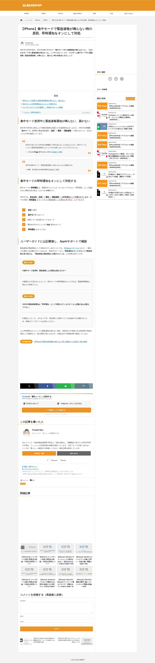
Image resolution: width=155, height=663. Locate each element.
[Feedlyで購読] (66, 386)
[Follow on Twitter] (110, 79)
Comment (22, 600)
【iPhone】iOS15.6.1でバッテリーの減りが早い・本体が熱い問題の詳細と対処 (83, 560)
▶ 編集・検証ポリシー (29, 466)
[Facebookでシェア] (47, 386)
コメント (25, 480)
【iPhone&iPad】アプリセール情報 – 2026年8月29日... (121, 146)
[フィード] (121, 79)
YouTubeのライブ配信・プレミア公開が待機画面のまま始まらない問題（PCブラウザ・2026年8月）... (121, 156)
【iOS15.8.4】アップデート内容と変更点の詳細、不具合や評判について (29, 560)
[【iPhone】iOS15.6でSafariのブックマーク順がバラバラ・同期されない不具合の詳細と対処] (65, 575)
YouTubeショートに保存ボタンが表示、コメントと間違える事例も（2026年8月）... (121, 117)
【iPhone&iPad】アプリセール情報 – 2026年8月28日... (121, 166)
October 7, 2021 (56, 152)
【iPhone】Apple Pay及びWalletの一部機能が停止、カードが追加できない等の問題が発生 (44, 640)
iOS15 (23, 484)
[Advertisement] (56, 75)
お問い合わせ (128, 13)
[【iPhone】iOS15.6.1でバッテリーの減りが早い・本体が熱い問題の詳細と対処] (83, 553)
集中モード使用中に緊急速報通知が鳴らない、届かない (44, 100)
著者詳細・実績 (39, 453)
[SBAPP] (31, 7)
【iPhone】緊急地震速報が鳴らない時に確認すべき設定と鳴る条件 (60, 341)
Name (21, 616)
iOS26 (43, 13)
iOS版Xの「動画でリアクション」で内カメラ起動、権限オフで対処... (121, 175)
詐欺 (111, 13)
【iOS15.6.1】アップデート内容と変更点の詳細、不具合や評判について (29, 583)
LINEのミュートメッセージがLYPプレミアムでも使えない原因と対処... (121, 127)
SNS (94, 13)
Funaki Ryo (29, 43)
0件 (33, 480)
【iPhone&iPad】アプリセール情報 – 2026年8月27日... (121, 184)
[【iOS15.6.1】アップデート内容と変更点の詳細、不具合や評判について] (29, 575)
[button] (84, 386)
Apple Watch (77, 13)
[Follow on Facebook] (116, 79)
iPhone (60, 13)
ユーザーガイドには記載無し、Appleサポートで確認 (43, 107)
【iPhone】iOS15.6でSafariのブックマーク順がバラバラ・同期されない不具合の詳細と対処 (65, 584)
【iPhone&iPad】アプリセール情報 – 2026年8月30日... (121, 137)
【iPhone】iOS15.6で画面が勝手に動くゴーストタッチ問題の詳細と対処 (84, 583)
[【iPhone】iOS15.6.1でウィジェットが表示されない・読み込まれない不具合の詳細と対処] (65, 553)
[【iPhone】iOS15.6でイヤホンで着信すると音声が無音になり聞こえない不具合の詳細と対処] (47, 575)
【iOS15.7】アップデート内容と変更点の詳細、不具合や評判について (47, 560)
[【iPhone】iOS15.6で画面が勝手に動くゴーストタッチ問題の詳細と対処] (83, 575)
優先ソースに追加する (58, 410)
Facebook (54, 460)
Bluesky (63, 460)
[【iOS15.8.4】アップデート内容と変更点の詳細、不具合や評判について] (29, 553)
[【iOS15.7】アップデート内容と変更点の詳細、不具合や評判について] (47, 553)
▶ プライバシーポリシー (30, 469)
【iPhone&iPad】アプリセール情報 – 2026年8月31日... (121, 107)
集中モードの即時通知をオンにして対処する (40, 104)
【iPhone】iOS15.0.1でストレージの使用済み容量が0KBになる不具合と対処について (68, 640)
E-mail (21, 621)
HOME (26, 13)
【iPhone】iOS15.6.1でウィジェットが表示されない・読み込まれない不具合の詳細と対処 (65, 560)
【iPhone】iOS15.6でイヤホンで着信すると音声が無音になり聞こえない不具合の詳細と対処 (47, 584)
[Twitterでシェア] (29, 386)
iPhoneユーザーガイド (72, 248)
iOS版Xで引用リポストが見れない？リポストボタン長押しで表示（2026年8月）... (121, 194)
